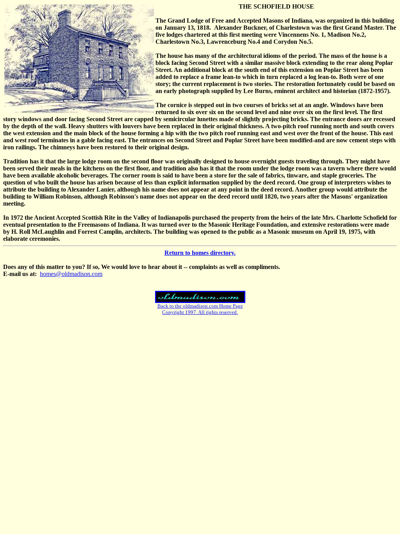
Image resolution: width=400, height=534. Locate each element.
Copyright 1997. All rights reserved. (200, 312)
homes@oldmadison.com (71, 274)
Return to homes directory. (200, 252)
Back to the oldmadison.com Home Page (200, 306)
